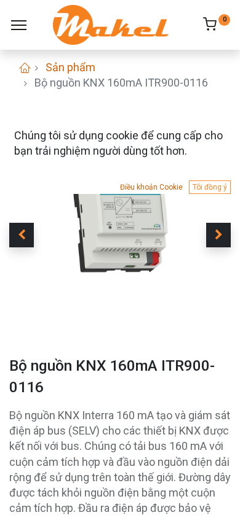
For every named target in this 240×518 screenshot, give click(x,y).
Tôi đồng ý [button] (210, 187)
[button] (21, 235)
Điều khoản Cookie (151, 187)
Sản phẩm (70, 67)
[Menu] (19, 25)
